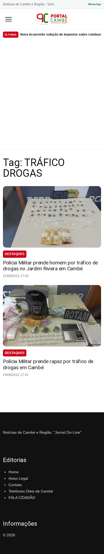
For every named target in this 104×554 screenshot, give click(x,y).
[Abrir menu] (8, 19)
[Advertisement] (52, 95)
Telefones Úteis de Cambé (31, 491)
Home (14, 472)
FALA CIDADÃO (22, 497)
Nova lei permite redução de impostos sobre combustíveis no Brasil (60, 34)
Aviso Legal (18, 478)
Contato (15, 485)
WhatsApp (94, 4)
